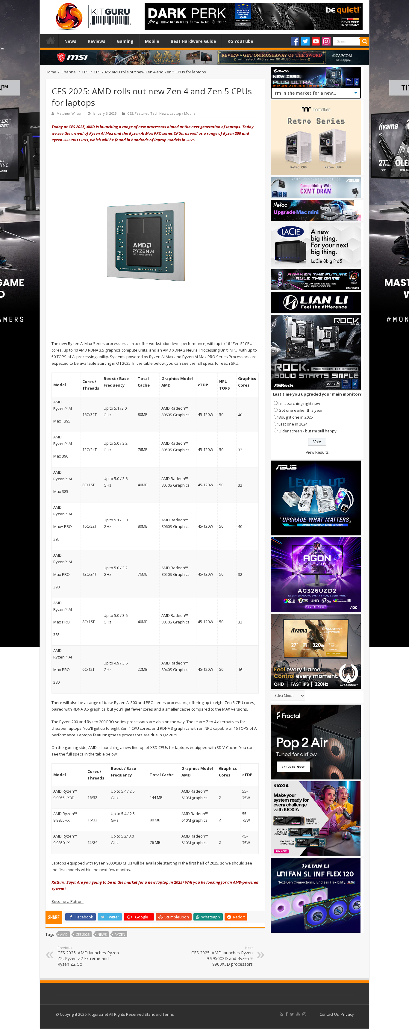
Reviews (96, 41)
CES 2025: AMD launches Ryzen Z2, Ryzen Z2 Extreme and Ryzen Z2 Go (88, 956)
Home (50, 40)
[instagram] (304, 1014)
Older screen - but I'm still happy (307, 431)
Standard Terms (159, 1014)
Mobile (152, 41)
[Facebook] (295, 41)
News (70, 41)
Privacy (347, 1014)
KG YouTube (240, 41)
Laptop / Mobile (183, 113)
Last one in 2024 (292, 424)
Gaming (125, 41)
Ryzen (120, 934)
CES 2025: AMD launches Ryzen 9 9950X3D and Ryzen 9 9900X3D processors (222, 956)
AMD (64, 934)
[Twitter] (305, 41)
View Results (317, 452)
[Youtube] (316, 41)
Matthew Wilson (69, 113)
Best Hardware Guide (193, 41)
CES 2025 (83, 934)
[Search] (364, 41)
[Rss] (281, 1014)
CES (85, 72)
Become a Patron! (67, 901)
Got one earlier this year (300, 410)
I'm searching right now (299, 403)
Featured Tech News (151, 113)
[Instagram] (326, 41)
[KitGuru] (92, 14)
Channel (69, 72)
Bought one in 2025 (295, 417)
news (102, 934)
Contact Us (329, 1014)
